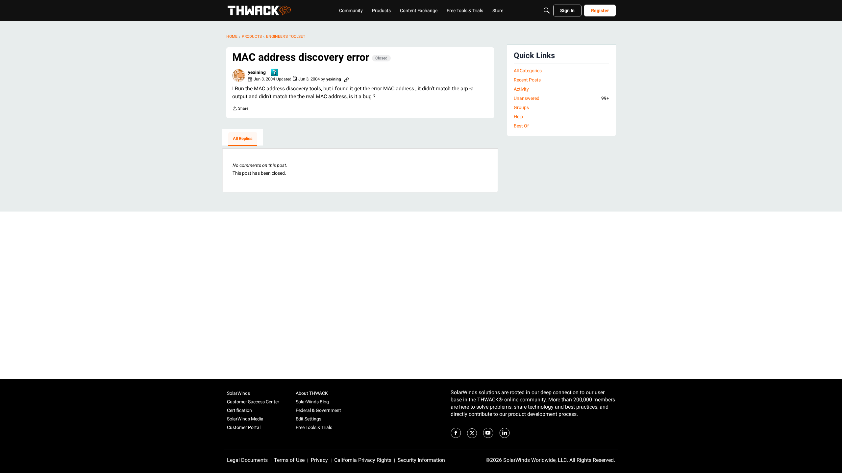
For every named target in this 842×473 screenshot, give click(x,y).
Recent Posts (527, 79)
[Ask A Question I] (275, 73)
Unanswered (561, 98)
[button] (238, 75)
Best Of (521, 125)
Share (240, 109)
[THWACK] (259, 10)
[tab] (242, 139)
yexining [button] (257, 72)
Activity (521, 89)
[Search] (547, 10)
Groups (521, 107)
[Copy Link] (346, 79)
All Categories (528, 70)
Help (518, 116)
